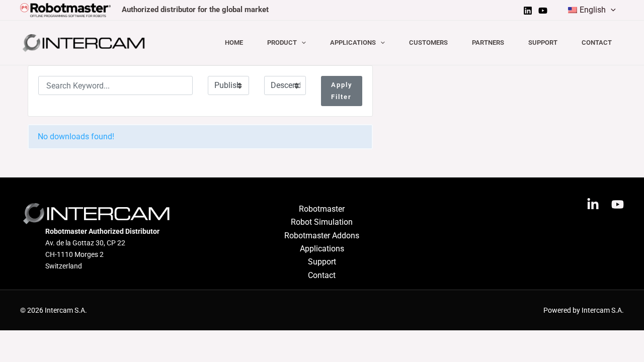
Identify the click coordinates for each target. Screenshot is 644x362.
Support (542, 42)
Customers (428, 42)
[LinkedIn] (527, 10)
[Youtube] (542, 10)
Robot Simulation (322, 222)
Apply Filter (341, 91)
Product (282, 42)
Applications (353, 42)
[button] (611, 10)
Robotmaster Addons (321, 235)
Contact (597, 42)
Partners (488, 42)
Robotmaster (322, 209)
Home (234, 42)
